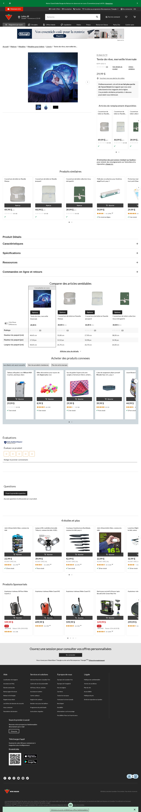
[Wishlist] (126, 17)
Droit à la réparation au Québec (93, 699)
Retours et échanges (9, 695)
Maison (13, 46)
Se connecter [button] (127, 9)
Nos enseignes (61, 687)
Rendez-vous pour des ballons (39, 703)
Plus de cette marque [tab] (59, 365)
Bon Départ (60, 703)
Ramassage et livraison (10, 691)
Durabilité (60, 707)
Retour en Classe (102, 25)
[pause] (10, 3)
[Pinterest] (23, 778)
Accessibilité (88, 691)
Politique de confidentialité (92, 679)
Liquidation (67, 25)
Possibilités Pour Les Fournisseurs (67, 715)
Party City (116, 25)
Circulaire (34, 25)
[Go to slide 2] (45, 107)
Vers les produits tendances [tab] (38, 365)
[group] (17, 625)
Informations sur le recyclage (65, 711)
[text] (104, 143)
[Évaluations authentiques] (13, 442)
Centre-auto (129, 25)
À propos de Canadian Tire (65, 679)
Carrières (60, 691)
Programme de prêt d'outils (38, 707)
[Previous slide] (4, 3)
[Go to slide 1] (38, 107)
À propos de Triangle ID (64, 683)
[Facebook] (5, 778)
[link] (103, 67)
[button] (97, 17)
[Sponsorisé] (70, 34)
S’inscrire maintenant (97, 660)
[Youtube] (18, 778)
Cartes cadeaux (35, 695)
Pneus (88, 25)
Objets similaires (131, 68)
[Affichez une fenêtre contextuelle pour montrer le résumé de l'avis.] (113, 213)
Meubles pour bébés (36, 46)
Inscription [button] (68, 9)
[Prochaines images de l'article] (88, 82)
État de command (114, 17)
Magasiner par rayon (16, 25)
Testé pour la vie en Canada (65, 699)
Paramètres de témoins (10, 711)
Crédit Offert (55, 9)
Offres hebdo (50, 25)
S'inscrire (14, 731)
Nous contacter (8, 707)
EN (135, 9)
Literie (49, 46)
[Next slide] (137, 3)
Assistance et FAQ (8, 683)
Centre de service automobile (39, 683)
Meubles (22, 46)
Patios (79, 25)
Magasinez (109, 3)
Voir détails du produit (117, 68)
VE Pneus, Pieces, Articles (38, 687)
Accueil (5, 46)
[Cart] (135, 17)
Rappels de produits (9, 699)
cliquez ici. (109, 164)
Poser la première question (16, 493)
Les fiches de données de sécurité (13, 703)
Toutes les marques (63, 695)
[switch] (7, 323)
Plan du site (87, 687)
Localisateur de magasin (10, 679)
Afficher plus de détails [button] (69, 351)
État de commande (9, 687)
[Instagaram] (14, 778)
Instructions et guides (36, 711)
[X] (9, 778)
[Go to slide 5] (55, 107)
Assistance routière (36, 691)
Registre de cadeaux (36, 699)
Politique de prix (89, 695)
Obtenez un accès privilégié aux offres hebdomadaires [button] (69, 810)
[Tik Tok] (27, 778)
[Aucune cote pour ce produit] (101, 67)
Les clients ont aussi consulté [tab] (14, 365)
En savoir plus (14, 749)
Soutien (78, 9)
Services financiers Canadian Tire (40, 679)
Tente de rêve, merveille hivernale (117, 59)
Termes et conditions (90, 683)
